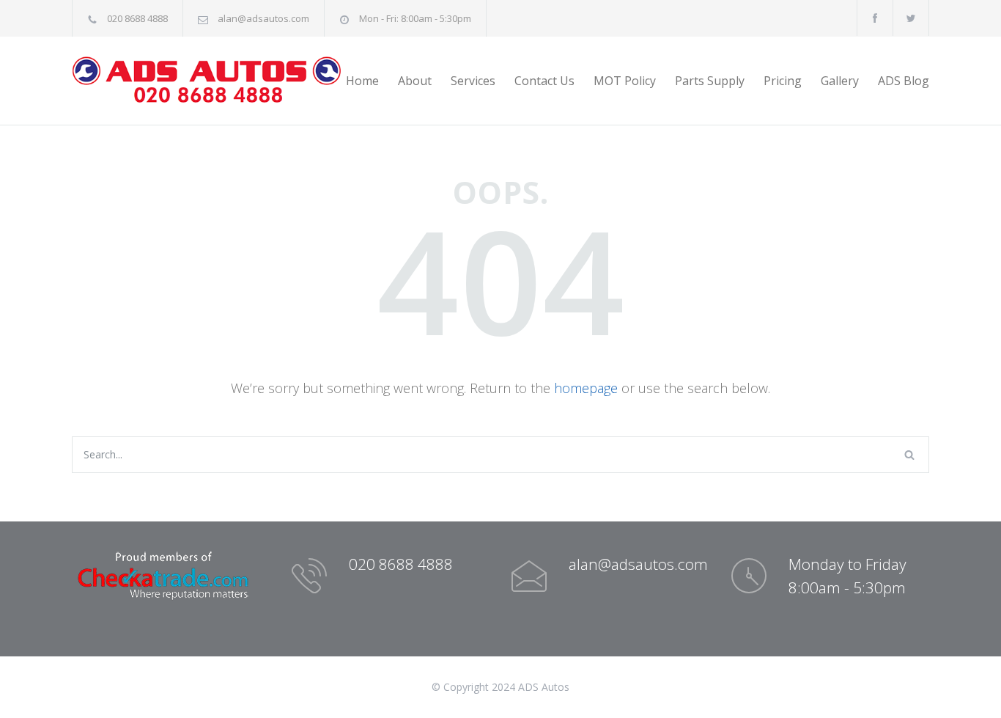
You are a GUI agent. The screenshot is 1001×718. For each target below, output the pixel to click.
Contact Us (544, 81)
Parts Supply (710, 81)
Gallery (840, 81)
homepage (586, 388)
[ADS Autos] (207, 81)
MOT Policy (625, 81)
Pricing (783, 81)
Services (473, 81)
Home (362, 81)
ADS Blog (903, 81)
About (415, 81)
